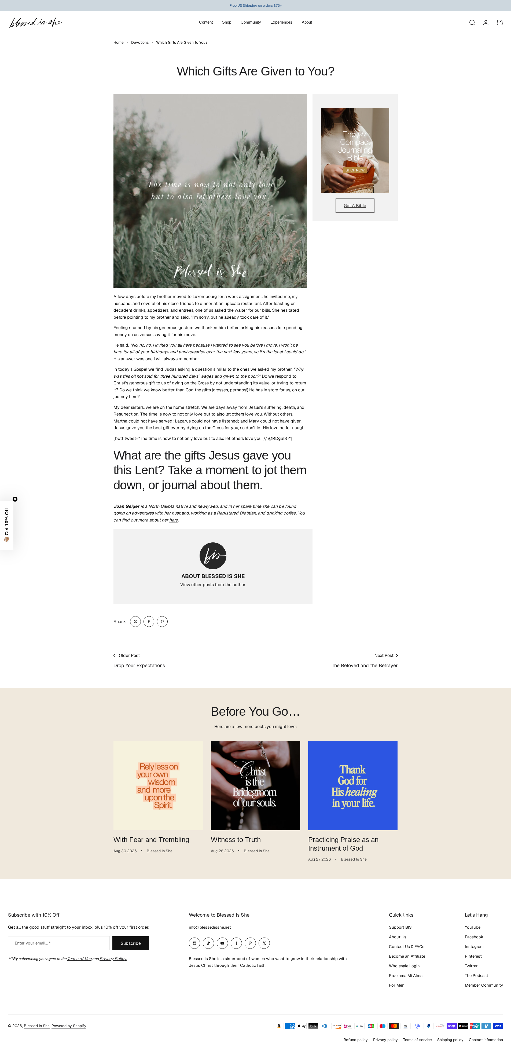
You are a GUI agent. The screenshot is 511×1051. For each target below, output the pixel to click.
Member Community (484, 985)
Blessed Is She (37, 1025)
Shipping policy (450, 1039)
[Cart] (500, 22)
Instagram (474, 946)
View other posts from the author (212, 584)
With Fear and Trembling (151, 840)
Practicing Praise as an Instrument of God (343, 844)
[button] (6, 525)
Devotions (140, 42)
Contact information (486, 1039)
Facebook (474, 936)
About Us (397, 936)
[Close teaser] (15, 499)
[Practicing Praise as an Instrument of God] (353, 785)
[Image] (355, 150)
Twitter (471, 965)
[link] (135, 621)
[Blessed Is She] (36, 22)
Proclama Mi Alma (405, 975)
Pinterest (473, 956)
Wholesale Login (404, 965)
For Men (397, 985)
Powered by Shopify (69, 1025)
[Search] (472, 22)
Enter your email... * (32, 943)
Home (118, 42)
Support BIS (400, 927)
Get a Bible (355, 205)
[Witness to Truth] (255, 785)
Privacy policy (385, 1039)
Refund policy (356, 1039)
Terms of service (417, 1039)
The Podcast (476, 975)
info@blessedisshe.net (210, 927)
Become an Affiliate (407, 956)
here (173, 520)
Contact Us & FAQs (406, 946)
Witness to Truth (236, 840)
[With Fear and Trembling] (158, 785)
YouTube (472, 927)
